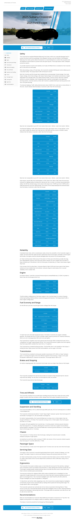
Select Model (30, 8)
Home (23, 8)
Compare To (39, 8)
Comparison (8, 53)
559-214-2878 (68, 3)
